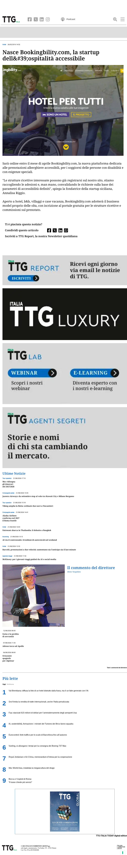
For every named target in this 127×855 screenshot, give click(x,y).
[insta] (47, 19)
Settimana (10, 684)
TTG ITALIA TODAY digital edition (111, 835)
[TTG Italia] (11, 19)
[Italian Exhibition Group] (121, 847)
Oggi (4, 684)
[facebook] (29, 19)
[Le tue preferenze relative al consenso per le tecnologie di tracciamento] (122, 852)
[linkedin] (41, 19)
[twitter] (35, 19)
